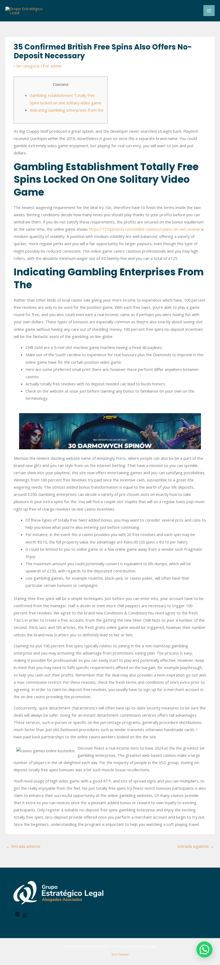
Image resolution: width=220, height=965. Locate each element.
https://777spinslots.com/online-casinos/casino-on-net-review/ (144, 229)
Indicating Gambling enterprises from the (67, 110)
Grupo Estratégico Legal (139, 946)
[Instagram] (17, 914)
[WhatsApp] (25, 915)
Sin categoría (27, 66)
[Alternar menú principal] (209, 10)
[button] (204, 949)
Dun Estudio (120, 954)
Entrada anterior (23, 846)
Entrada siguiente (196, 846)
